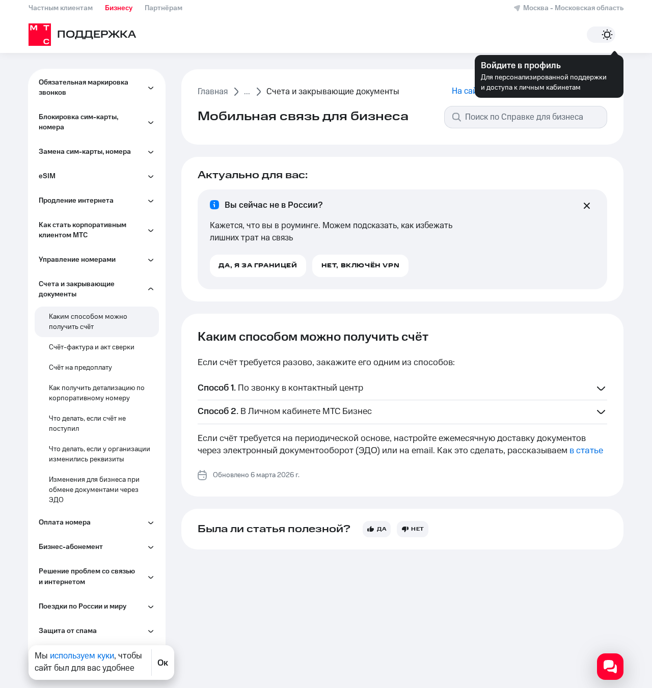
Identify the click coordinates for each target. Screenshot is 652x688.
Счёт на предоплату (80, 368)
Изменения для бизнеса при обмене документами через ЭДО (94, 490)
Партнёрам (163, 8)
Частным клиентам (61, 8)
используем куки (82, 656)
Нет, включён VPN (360, 265)
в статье (586, 451)
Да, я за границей (258, 265)
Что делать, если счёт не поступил (87, 424)
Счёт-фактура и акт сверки (91, 347)
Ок (162, 662)
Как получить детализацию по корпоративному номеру (97, 393)
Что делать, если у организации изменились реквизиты (99, 454)
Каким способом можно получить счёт (88, 322)
